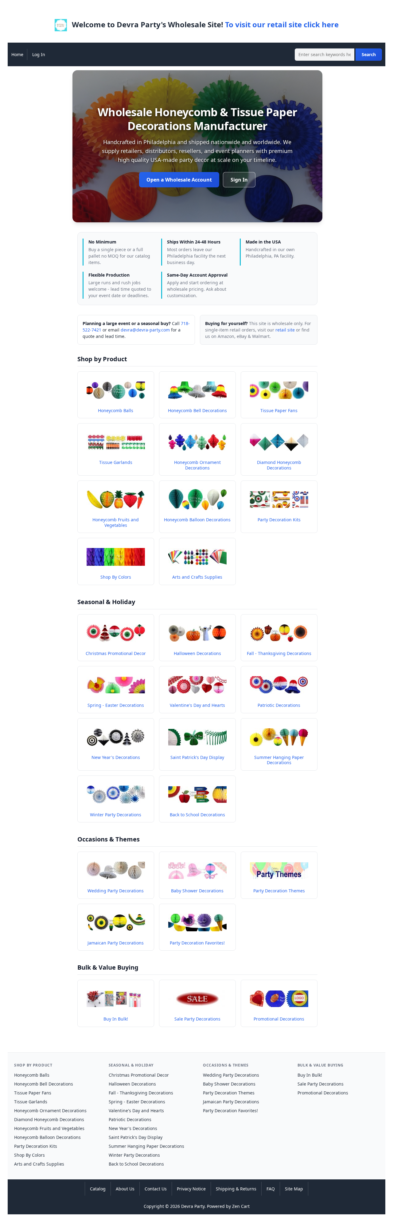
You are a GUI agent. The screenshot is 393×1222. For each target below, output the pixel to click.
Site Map (294, 1189)
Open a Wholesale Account (179, 179)
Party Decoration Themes (229, 1093)
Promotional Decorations (323, 1093)
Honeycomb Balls (31, 1075)
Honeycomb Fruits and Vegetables (49, 1128)
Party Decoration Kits (35, 1146)
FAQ (271, 1189)
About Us (125, 1189)
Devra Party (192, 1206)
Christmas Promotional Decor (139, 1075)
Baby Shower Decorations (229, 1084)
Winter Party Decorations (134, 1155)
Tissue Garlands (30, 1102)
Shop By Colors (29, 1155)
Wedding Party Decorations (231, 1075)
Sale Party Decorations (321, 1084)
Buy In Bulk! (310, 1075)
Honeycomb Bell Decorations (43, 1084)
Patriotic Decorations (130, 1119)
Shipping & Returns (236, 1189)
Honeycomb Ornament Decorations (50, 1110)
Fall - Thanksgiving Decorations (141, 1093)
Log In (38, 54)
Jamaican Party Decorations (231, 1102)
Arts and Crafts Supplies (39, 1164)
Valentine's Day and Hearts (136, 1110)
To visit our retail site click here (282, 24)
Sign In (239, 179)
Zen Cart (241, 1206)
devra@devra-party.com (145, 330)
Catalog (98, 1189)
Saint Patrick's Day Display (135, 1137)
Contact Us (156, 1189)
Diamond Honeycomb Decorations (49, 1119)
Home (17, 54)
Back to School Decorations (136, 1164)
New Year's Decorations (133, 1128)
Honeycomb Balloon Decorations (47, 1137)
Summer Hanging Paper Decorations (146, 1146)
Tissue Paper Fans (32, 1093)
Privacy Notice (191, 1189)
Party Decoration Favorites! (230, 1110)
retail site (285, 330)
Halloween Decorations (132, 1084)
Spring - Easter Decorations (137, 1102)
